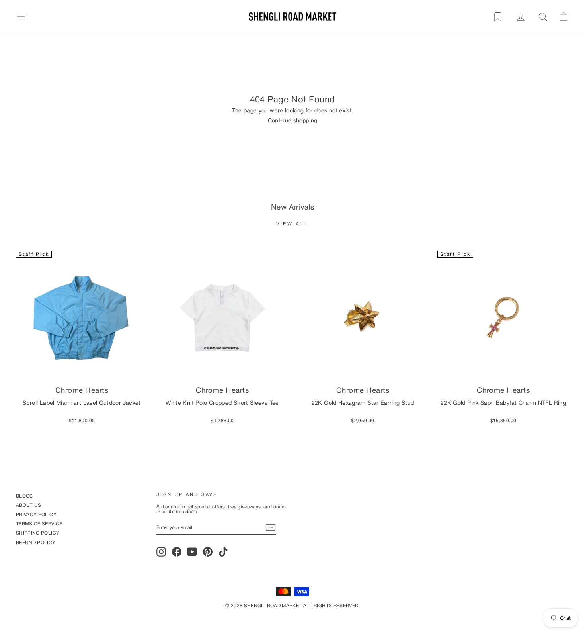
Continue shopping (293, 120)
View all (292, 224)
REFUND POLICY (36, 542)
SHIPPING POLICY (37, 533)
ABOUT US (28, 505)
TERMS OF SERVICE (39, 524)
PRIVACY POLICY (36, 514)
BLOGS (24, 496)
